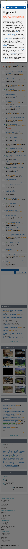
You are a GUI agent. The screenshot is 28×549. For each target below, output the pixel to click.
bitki (20, 33)
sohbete (5, 35)
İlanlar (6, 58)
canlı (9, 34)
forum (16, 31)
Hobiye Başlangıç (20, 49)
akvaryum (14, 34)
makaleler (5, 33)
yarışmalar (11, 33)
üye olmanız (6, 45)
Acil (15, 56)
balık (16, 33)
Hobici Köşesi (13, 53)
